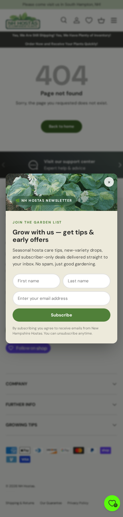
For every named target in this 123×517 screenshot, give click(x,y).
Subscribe (61, 315)
